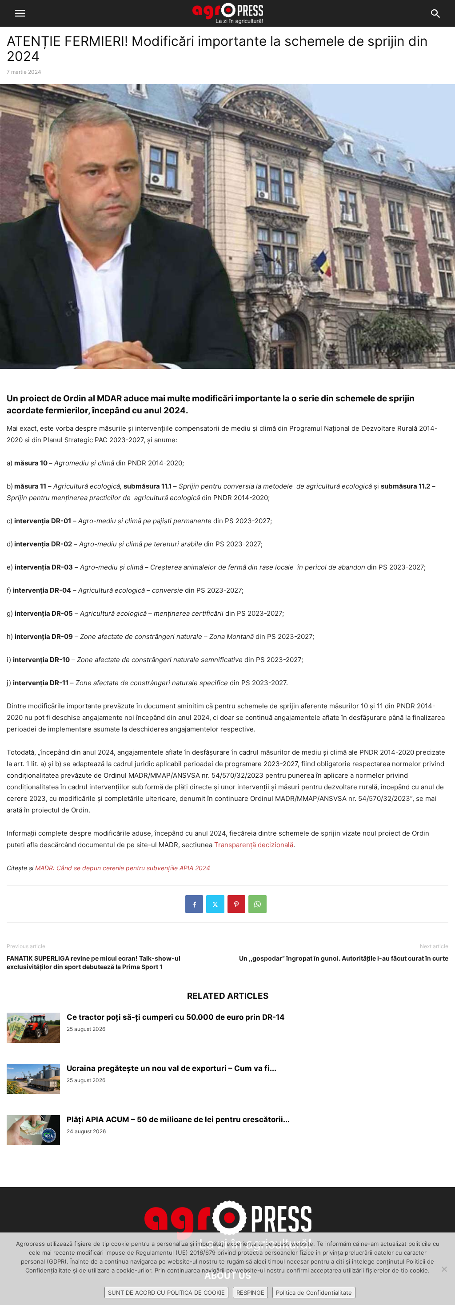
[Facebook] (194, 904)
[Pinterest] (236, 904)
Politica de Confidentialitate (314, 1292)
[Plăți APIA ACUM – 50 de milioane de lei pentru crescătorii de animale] (33, 1130)
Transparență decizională (253, 844)
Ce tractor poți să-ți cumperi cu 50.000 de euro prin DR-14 (176, 1017)
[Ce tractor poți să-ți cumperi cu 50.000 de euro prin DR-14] (33, 1028)
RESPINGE (250, 1292)
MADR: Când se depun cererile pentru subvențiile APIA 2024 (122, 868)
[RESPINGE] (443, 1269)
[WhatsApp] (257, 904)
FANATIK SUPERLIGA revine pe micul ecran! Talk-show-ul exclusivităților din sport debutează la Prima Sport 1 (93, 962)
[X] (215, 904)
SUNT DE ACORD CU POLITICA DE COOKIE (166, 1292)
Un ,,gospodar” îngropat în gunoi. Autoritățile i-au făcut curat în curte (343, 958)
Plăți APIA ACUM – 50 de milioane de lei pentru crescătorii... (178, 1119)
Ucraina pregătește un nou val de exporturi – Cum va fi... (171, 1068)
